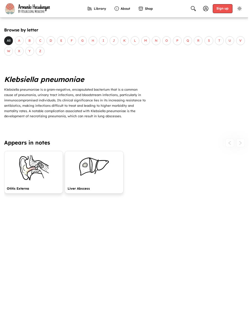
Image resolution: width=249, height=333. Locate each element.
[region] (124, 174)
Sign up (222, 8)
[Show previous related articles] (229, 142)
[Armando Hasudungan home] (27, 8)
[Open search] (193, 8)
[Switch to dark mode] (239, 8)
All (8, 40)
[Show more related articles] (240, 142)
